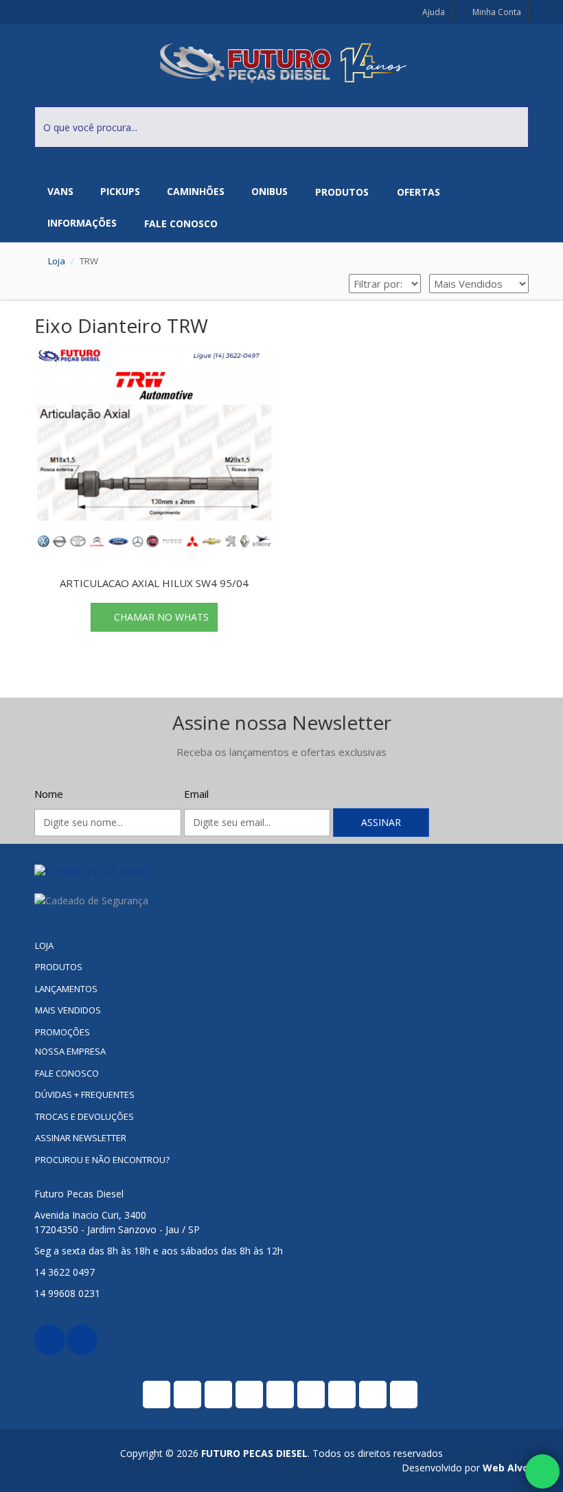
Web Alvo (506, 1467)
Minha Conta (495, 12)
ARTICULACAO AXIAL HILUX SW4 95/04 (154, 583)
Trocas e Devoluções (84, 1116)
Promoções (62, 1032)
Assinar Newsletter (80, 1138)
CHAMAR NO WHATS (161, 616)
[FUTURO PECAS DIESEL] (281, 871)
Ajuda (432, 12)
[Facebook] (49, 1339)
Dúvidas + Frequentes (85, 1094)
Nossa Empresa (70, 1051)
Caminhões (196, 191)
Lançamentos (66, 989)
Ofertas (418, 191)
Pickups (120, 191)
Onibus (269, 191)
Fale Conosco (181, 223)
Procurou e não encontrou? (102, 1160)
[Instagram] (82, 1339)
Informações (82, 222)
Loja (56, 261)
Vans (60, 191)
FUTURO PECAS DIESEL (254, 1453)
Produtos (342, 191)
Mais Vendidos (68, 1010)
